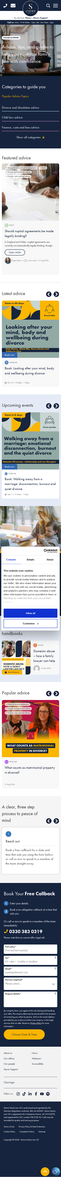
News (35, 1053)
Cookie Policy (9, 1131)
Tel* (29, 957)
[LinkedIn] (30, 1095)
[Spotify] (48, 1095)
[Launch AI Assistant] (55, 1171)
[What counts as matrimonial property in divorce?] (30, 728)
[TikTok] (24, 1095)
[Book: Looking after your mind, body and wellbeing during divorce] (30, 329)
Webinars (36, 1058)
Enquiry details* (29, 993)
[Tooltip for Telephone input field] (55, 957)
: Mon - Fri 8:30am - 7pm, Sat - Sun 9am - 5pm (30, 22)
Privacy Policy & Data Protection (32, 1126)
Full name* (10, 946)
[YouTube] (42, 1095)
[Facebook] (36, 1095)
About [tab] (50, 559)
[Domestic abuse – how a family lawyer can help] (16, 658)
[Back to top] (45, 1171)
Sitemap (41, 1131)
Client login (9, 1082)
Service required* (14, 979)
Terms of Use (9, 1126)
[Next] (56, 294)
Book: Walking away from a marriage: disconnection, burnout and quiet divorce (30, 484)
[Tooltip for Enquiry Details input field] (55, 993)
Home (28, 17)
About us (8, 1053)
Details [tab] (30, 559)
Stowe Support (11, 1069)
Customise (29, 623)
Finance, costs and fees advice (20, 127)
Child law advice (12, 117)
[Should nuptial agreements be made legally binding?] (30, 192)
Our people (9, 1063)
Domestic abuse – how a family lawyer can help (44, 656)
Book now (9, 355)
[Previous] (49, 294)
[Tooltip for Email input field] (55, 968)
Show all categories (28, 137)
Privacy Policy (36, 1023)
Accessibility (37, 1063)
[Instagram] (18, 1095)
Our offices (9, 1058)
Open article (15, 252)
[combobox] (10, 960)
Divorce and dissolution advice (20, 107)
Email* (29, 968)
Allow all (30, 613)
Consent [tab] (11, 559)
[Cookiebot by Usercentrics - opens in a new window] (43, 551)
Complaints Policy (26, 1131)
